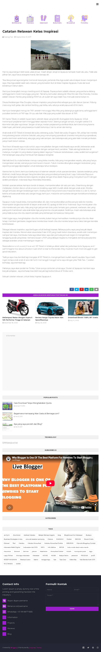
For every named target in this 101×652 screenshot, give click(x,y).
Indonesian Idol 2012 (30, 547)
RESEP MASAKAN (10, 559)
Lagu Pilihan (8, 555)
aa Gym (7, 535)
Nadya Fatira (63, 555)
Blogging (14, 647)
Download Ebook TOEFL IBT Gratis (83, 317)
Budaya (88, 535)
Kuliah (69, 551)
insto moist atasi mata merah (77, 547)
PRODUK (84, 555)
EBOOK (78, 539)
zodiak (18, 563)
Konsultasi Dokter (57, 551)
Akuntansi (16, 535)
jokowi (34, 551)
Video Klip (72, 559)
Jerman (26, 551)
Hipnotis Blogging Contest (86, 543)
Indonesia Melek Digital (12, 547)
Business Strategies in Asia (13, 539)
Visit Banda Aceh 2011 (87, 559)
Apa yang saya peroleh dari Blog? (28, 424)
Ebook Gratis (88, 539)
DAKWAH (59, 539)
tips (55, 559)
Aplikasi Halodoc (29, 535)
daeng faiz (8, 37)
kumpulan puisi (80, 551)
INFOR (61, 547)
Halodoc (21, 543)
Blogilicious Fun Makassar (73, 535)
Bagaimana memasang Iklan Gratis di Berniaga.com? (36, 413)
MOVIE (45, 555)
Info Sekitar (52, 547)
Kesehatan (43, 551)
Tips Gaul (62, 559)
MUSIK (53, 555)
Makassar (36, 555)
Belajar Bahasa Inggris (46, 535)
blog (59, 535)
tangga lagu (45, 559)
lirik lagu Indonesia (22, 555)
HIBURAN (69, 543)
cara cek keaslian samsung (35, 539)
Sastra (36, 559)
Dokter (69, 539)
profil (93, 555)
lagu (90, 551)
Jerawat (17, 551)
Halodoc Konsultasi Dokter (53, 543)
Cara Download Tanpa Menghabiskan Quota (32, 403)
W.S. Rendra (8, 563)
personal (75, 555)
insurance (7, 551)
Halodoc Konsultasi (34, 543)
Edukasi (6, 543)
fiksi (14, 543)
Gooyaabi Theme (35, 647)
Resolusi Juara (25, 559)
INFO (43, 547)
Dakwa (50, 539)
